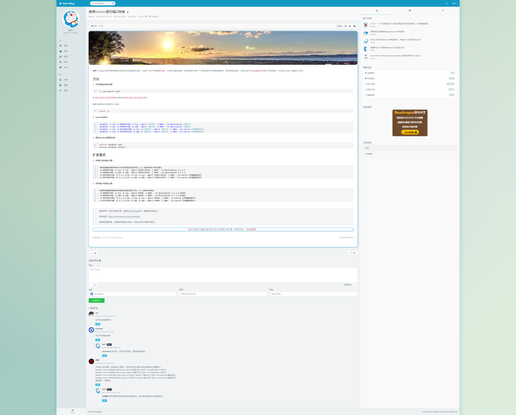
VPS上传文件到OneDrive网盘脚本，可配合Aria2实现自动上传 (395, 39)
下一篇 (352, 253)
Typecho (435, 411)
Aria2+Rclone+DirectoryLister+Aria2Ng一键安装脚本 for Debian (395, 55)
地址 (271, 289)
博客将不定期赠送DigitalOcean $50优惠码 (387, 31)
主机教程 (154, 16)
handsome (453, 411)
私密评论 (348, 284)
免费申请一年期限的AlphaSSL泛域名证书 (387, 47)
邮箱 (181, 289)
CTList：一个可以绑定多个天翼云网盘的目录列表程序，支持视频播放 (399, 23)
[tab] (376, 11)
